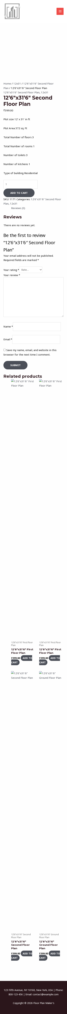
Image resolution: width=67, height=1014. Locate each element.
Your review (11, 275)
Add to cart (19, 192)
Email (7, 339)
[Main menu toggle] (60, 11)
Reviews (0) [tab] (18, 208)
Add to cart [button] (21, 660)
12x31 (17, 83)
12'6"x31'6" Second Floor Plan (21, 92)
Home (7, 83)
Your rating (11, 269)
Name (8, 326)
